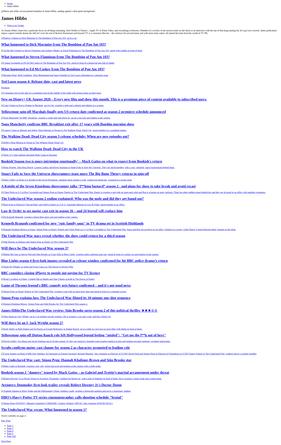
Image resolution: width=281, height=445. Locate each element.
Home (10, 3)
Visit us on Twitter (15, 25)
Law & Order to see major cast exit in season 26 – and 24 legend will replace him (61, 211)
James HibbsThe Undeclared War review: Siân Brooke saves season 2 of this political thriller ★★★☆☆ (79, 310)
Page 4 (10, 431)
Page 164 (11, 436)
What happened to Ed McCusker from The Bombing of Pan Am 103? (53, 69)
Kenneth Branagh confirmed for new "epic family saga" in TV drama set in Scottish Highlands (72, 223)
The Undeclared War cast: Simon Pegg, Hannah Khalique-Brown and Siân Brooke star (66, 360)
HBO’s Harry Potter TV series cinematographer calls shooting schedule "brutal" (62, 397)
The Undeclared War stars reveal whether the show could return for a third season (63, 236)
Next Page (6, 441)
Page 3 (10, 428)
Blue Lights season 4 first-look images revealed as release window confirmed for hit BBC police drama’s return (84, 261)
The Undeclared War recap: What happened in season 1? (44, 409)
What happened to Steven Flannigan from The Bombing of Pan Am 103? (55, 57)
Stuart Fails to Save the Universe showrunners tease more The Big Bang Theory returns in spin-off (75, 174)
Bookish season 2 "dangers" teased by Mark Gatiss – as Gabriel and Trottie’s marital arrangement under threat (85, 372)
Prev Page (6, 421)
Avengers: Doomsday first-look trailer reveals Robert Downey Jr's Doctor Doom (61, 385)
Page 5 (10, 433)
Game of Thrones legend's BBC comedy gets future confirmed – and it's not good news (66, 285)
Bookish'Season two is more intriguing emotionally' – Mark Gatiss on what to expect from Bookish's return (81, 161)
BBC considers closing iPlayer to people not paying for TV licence (50, 273)
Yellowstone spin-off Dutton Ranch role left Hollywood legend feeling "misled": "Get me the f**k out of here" (83, 335)
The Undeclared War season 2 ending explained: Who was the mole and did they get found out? (72, 198)
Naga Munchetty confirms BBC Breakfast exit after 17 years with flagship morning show (67, 124)
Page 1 (10, 426)
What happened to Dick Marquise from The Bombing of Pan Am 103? (53, 44)
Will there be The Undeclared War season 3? (34, 248)
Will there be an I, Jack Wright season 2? (32, 323)
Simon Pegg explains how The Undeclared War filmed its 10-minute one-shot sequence (66, 298)
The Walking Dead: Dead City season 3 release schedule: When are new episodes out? (65, 136)
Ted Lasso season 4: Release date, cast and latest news (41, 81)
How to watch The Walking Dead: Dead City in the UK (42, 149)
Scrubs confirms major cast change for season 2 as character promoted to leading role (65, 347)
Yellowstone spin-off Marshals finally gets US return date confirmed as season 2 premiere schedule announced (83, 112)
